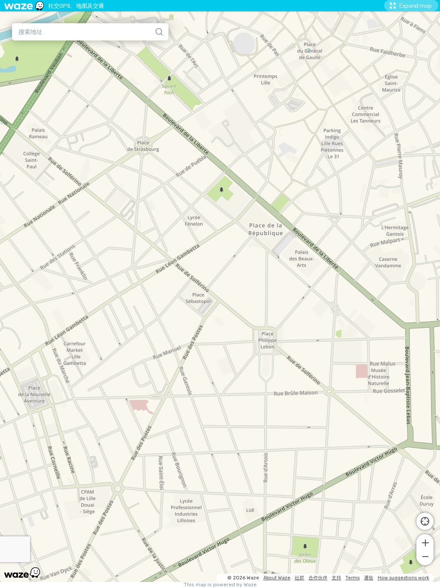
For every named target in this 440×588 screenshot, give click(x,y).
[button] (425, 542)
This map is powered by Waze (220, 585)
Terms (352, 578)
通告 (368, 578)
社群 (299, 578)
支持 (336, 578)
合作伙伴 (318, 578)
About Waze (276, 578)
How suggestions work (403, 578)
